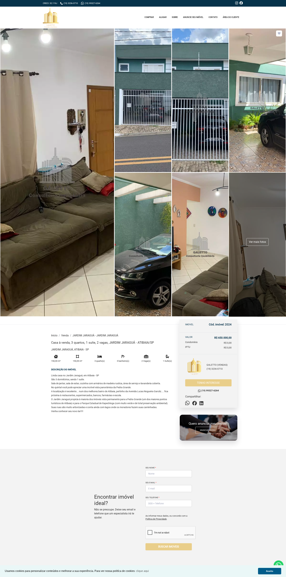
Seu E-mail (150, 483)
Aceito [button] (269, 571)
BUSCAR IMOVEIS (168, 546)
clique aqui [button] (142, 571)
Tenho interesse (208, 382)
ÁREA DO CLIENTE (231, 17)
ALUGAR (163, 17)
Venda (65, 335)
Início (54, 335)
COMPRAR (149, 17)
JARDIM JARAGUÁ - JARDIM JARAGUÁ (95, 335)
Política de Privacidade (156, 519)
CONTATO (213, 17)
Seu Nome (150, 468)
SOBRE (175, 17)
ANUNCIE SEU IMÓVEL (193, 17)
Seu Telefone (152, 498)
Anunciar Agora (207, 430)
